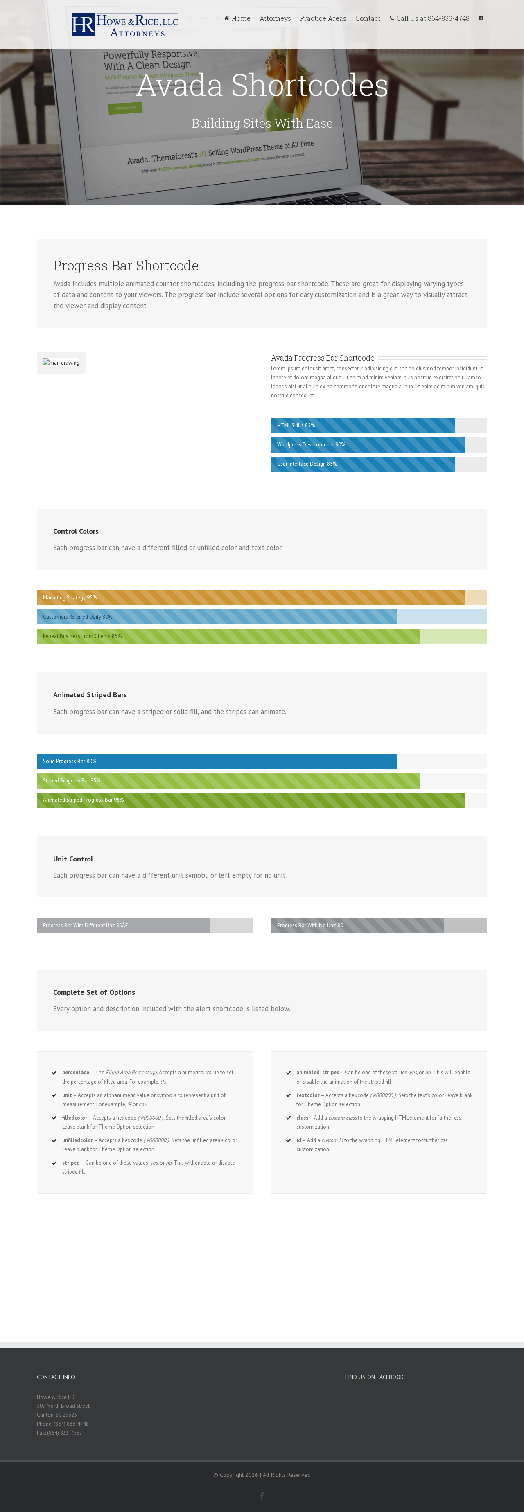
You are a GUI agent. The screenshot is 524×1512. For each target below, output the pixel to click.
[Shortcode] (262, 102)
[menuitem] (242, 17)
